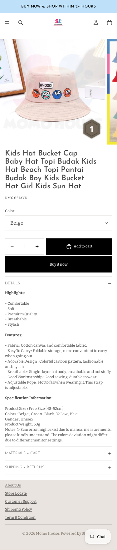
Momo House (47, 533)
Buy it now (59, 264)
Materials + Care (22, 453)
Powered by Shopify (78, 533)
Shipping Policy (18, 509)
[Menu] (7, 22)
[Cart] (109, 22)
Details (12, 283)
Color (9, 211)
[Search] (20, 22)
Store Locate (16, 493)
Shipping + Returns (24, 467)
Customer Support (21, 501)
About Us (13, 485)
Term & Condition (20, 517)
